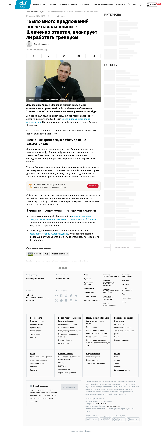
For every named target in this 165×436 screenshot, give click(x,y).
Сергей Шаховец (41, 44)
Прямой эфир (35, 328)
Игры (124, 302)
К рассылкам (69, 387)
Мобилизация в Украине (97, 318)
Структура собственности (127, 289)
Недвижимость (93, 354)
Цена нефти (119, 321)
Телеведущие (89, 292)
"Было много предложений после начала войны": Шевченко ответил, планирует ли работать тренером (74, 12)
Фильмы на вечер (37, 363)
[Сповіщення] (140, 4)
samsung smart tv (133, 419)
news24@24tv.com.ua (36, 278)
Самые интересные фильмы (41, 357)
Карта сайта (126, 298)
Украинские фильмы (38, 360)
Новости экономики (123, 318)
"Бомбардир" (42, 49)
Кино (32, 354)
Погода (33, 337)
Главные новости (37, 321)
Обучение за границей (67, 373)
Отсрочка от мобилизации (96, 337)
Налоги (117, 337)
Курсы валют (119, 324)
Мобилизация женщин (95, 330)
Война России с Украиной (70, 318)
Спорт (117, 354)
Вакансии (125, 284)
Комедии (33, 367)
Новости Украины (37, 324)
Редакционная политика (89, 283)
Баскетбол (63, 5)
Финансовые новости (122, 328)
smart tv (119, 419)
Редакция (87, 279)
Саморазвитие (64, 369)
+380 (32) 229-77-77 (99, 404)
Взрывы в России (65, 340)
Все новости (36, 318)
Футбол (37, 5)
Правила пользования (92, 300)
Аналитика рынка (93, 357)
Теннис (74, 5)
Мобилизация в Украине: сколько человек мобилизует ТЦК (98, 343)
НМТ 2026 (62, 366)
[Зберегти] (93, 56)
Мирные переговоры (66, 328)
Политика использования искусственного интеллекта (108, 283)
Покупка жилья (92, 360)
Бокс (45, 5)
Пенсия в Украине (121, 340)
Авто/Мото (85, 5)
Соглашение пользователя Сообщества (108, 298)
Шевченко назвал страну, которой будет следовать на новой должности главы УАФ (63, 132)
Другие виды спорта (103, 5)
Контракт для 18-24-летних (97, 334)
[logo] (23, 4)
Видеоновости (36, 331)
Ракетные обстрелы (66, 321)
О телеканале (89, 288)
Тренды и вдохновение (95, 363)
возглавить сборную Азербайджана (48, 233)
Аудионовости (35, 334)
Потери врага (63, 343)
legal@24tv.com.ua (113, 406)
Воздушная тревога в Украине (70, 331)
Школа (61, 363)
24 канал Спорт (32, 12)
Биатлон (117, 367)
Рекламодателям (90, 296)
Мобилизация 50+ (93, 327)
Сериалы (33, 370)
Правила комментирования (109, 304)
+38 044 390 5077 (63, 278)
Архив (124, 294)
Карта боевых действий (67, 324)
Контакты (125, 280)
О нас (86, 275)
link (56, 296)
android (92, 419)
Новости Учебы (65, 354)
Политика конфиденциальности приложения (111, 290)
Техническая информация (127, 275)
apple (105, 419)
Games (53, 5)
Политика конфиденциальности (111, 275)
